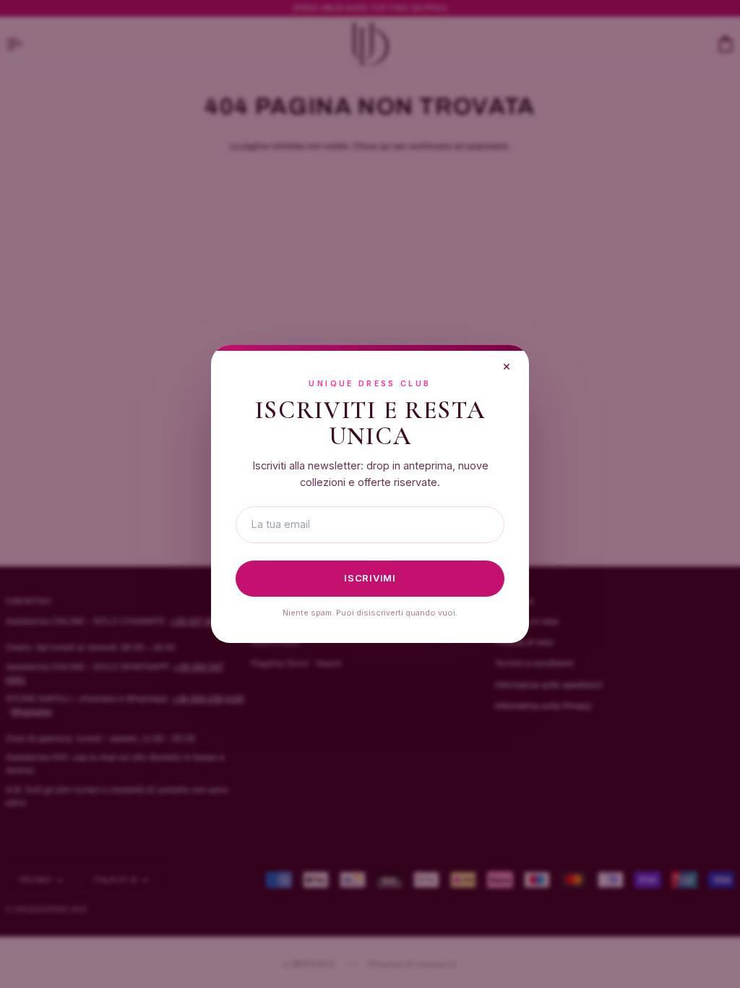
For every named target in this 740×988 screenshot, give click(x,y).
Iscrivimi (370, 578)
